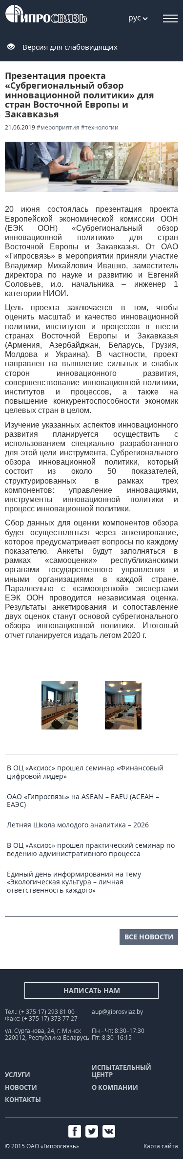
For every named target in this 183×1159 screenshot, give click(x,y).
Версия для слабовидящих (70, 47)
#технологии (100, 127)
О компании (115, 1087)
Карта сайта (160, 1146)
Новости (21, 1087)
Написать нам (91, 990)
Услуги (17, 1074)
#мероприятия (58, 127)
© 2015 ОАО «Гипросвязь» (42, 1146)
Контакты (23, 1099)
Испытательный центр (121, 1071)
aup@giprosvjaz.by (117, 1012)
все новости (149, 936)
